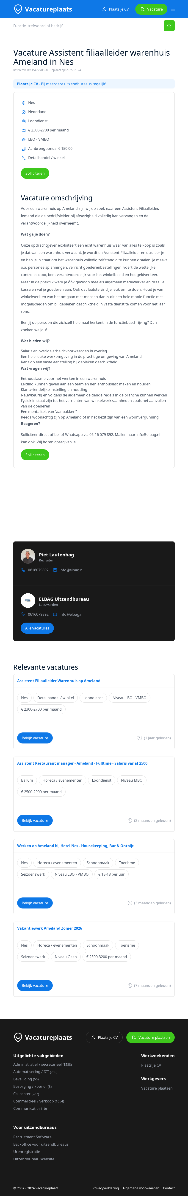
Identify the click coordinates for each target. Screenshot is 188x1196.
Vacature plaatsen (154, 1037)
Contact (169, 1188)
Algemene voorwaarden (141, 1188)
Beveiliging (26, 1079)
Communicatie (30, 1108)
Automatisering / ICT (35, 1071)
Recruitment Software (32, 1136)
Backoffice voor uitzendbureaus (41, 1144)
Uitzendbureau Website (33, 1159)
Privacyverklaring (106, 1188)
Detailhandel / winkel (46, 157)
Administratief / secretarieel (42, 1064)
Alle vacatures (37, 628)
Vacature (155, 9)
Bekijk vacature (35, 737)
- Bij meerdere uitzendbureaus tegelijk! (61, 83)
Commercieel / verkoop (38, 1101)
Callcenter (26, 1093)
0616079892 (38, 569)
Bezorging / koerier (32, 1086)
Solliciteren (35, 173)
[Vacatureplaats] (42, 9)
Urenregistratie (26, 1151)
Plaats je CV (119, 9)
